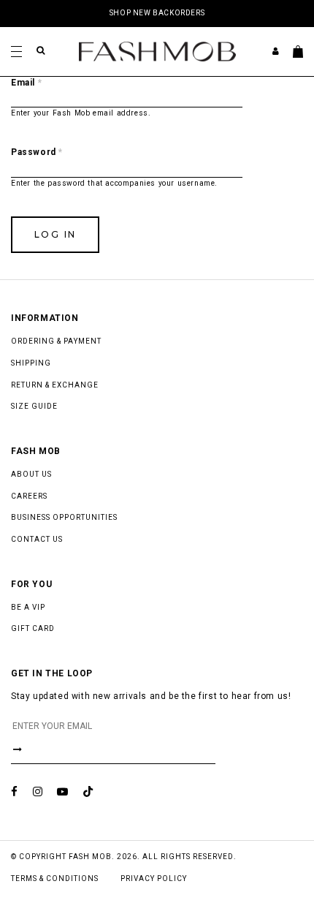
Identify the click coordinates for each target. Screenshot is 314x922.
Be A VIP (28, 607)
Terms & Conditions (55, 878)
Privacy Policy (153, 878)
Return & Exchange (55, 385)
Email (26, 83)
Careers (29, 496)
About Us (31, 474)
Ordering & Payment (56, 341)
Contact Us (37, 539)
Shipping (31, 363)
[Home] (157, 50)
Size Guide (34, 406)
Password (37, 152)
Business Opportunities (64, 517)
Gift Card (33, 628)
